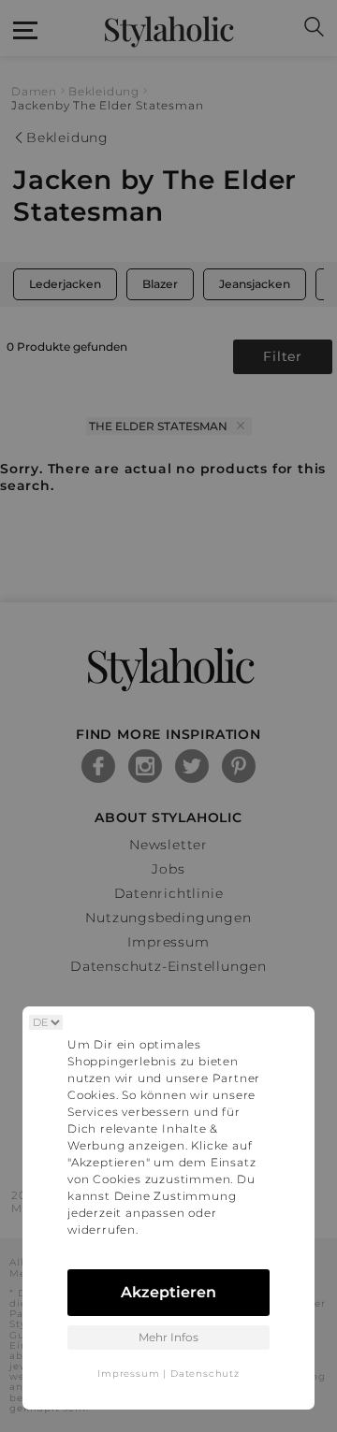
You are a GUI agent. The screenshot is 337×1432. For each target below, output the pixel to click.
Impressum (128, 1373)
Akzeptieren (168, 1292)
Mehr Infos (168, 1337)
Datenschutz (205, 1373)
